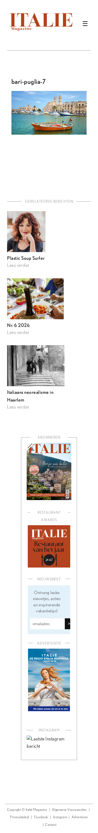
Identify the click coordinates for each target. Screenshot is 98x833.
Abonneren (49, 437)
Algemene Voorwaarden (69, 810)
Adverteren (80, 817)
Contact (51, 825)
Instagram (60, 817)
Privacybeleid (19, 817)
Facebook (41, 817)
